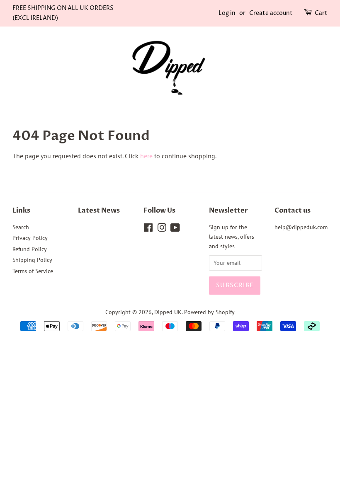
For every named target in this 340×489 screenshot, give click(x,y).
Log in (227, 13)
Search (20, 227)
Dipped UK (168, 312)
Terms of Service (32, 271)
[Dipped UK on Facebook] (148, 229)
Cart (321, 13)
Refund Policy (29, 249)
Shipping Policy (32, 260)
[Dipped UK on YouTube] (175, 229)
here (146, 156)
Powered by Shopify (209, 312)
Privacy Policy (30, 238)
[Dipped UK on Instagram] (161, 229)
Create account (271, 13)
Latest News (99, 210)
